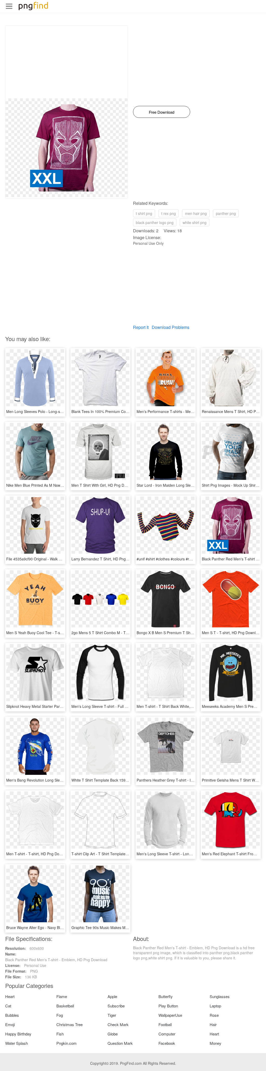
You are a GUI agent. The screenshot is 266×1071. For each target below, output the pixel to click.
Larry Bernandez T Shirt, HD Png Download (107, 558)
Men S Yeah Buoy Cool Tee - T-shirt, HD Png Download (51, 632)
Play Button (168, 1005)
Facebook (166, 1043)
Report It (141, 327)
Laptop (215, 1005)
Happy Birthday (18, 1033)
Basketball (65, 1005)
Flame (61, 996)
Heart (10, 996)
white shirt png (195, 222)
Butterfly (165, 996)
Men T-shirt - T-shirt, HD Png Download (38, 853)
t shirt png (144, 213)
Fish (60, 1033)
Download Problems (170, 327)
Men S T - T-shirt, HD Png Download (232, 632)
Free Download (161, 112)
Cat (8, 1005)
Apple (112, 996)
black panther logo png (155, 222)
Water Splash (16, 1043)
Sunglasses (220, 996)
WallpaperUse (170, 1015)
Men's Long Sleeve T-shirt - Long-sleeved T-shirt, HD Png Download (193, 853)
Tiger (112, 1015)
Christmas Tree (69, 1024)
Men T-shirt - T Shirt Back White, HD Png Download (179, 706)
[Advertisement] (66, 62)
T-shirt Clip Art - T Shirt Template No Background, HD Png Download (127, 853)
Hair (213, 1024)
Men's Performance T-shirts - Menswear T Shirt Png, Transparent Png (194, 411)
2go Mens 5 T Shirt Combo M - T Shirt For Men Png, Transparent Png (129, 632)
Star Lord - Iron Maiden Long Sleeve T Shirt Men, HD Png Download (193, 485)
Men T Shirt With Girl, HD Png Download (104, 485)
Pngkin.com (66, 1043)
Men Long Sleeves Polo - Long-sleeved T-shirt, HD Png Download (60, 411)
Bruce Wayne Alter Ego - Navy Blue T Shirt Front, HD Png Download (62, 927)
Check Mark (118, 1024)
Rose (214, 1015)
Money (215, 1043)
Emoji (10, 1024)
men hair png (196, 213)
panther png (226, 213)
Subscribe (116, 1005)
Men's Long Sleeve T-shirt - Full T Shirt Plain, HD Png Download (124, 706)
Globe (113, 1033)
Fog (59, 1015)
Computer (166, 1033)
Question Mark (120, 1043)
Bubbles (12, 1015)
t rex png (168, 213)
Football (165, 1024)
